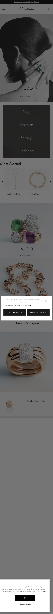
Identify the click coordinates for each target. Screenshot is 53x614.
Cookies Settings (25, 605)
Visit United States (15, 312)
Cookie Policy (41, 591)
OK (25, 598)
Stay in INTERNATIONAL (38, 312)
